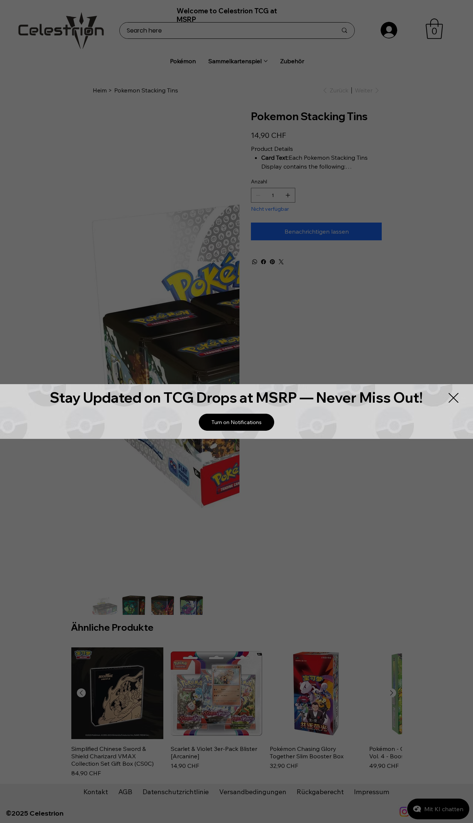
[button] (236, 422)
